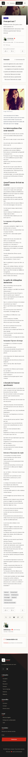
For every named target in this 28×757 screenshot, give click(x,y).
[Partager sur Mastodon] (18, 617)
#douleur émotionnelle (9, 602)
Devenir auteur (6, 708)
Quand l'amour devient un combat (12, 66)
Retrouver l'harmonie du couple (13, 79)
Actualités (5, 678)
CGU (4, 722)
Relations (5, 694)
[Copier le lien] (22, 617)
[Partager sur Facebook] (10, 617)
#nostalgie (7, 597)
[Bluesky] (7, 669)
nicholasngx (7, 630)
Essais (6, 18)
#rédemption (14, 595)
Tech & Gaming (6, 689)
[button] (14, 99)
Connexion (12, 3)
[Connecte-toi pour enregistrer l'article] (22, 51)
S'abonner (14, 739)
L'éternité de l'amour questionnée (12, 77)
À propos (5, 703)
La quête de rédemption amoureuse (13, 71)
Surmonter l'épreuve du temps (13, 74)
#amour (6, 592)
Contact (5, 706)
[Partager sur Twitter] (6, 617)
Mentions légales (7, 717)
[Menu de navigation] (24, 3)
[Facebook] (3, 669)
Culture (4, 681)
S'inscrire (19, 3)
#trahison (6, 595)
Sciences (5, 691)
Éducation (5, 684)
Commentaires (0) (20, 59)
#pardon (14, 597)
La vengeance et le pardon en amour (14, 69)
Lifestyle (5, 686)
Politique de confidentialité (9, 720)
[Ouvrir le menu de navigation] (8, 3)
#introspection (8, 600)
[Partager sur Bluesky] (14, 617)
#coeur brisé (14, 592)
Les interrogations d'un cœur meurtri (13, 64)
